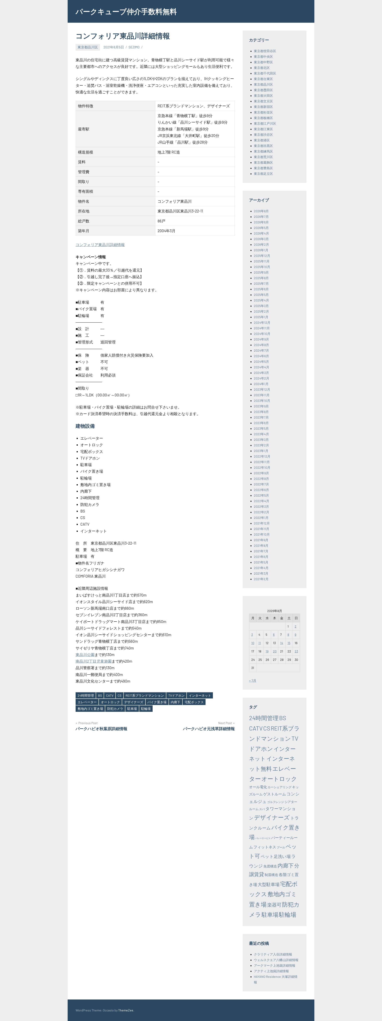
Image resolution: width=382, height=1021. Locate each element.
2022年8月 (261, 478)
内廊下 (175, 702)
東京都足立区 (263, 173)
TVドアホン (176, 695)
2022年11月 (262, 462)
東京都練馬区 (263, 151)
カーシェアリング (279, 787)
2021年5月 (261, 562)
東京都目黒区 (263, 146)
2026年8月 (261, 211)
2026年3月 (261, 239)
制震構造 (271, 875)
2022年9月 (261, 473)
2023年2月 (261, 445)
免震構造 (270, 866)
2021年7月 (261, 551)
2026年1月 (261, 250)
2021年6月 (261, 556)
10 (252, 643)
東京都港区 (262, 140)
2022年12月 (262, 456)
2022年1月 (261, 517)
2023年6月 (261, 423)
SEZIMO (134, 47)
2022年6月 (261, 490)
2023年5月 (261, 428)
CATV (109, 695)
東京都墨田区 (263, 90)
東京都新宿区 (263, 107)
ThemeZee (125, 1010)
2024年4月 (261, 367)
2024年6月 (261, 356)
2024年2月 (261, 378)
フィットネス (264, 847)
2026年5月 (261, 228)
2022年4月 (261, 501)
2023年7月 (261, 417)
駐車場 (132, 708)
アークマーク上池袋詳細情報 (274, 965)
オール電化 (258, 787)
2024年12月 (262, 322)
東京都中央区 (263, 56)
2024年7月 (261, 350)
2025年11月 (262, 261)
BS (100, 695)
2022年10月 (262, 467)
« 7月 (252, 680)
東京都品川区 (88, 47)
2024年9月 (261, 339)
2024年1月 (261, 384)
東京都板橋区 (263, 118)
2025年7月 (261, 283)
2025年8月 (261, 278)
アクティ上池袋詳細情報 (271, 971)
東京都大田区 (263, 95)
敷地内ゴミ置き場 (90, 708)
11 (259, 643)
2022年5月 (261, 495)
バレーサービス (263, 838)
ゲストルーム (274, 794)
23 (296, 651)
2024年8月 (261, 345)
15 (288, 643)
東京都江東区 (263, 129)
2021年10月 (262, 534)
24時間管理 (86, 695)
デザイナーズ (133, 702)
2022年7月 (261, 484)
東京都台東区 (263, 79)
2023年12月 (262, 389)
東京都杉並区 (263, 112)
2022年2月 (261, 512)
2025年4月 (261, 300)
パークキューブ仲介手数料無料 (126, 11)
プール (281, 847)
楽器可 (274, 905)
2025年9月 (261, 272)
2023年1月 (261, 451)
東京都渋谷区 (263, 134)
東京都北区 (262, 67)
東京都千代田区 (265, 73)
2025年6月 (261, 289)
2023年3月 (261, 439)
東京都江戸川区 (265, 123)
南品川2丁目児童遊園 (94, 661)
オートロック (110, 702)
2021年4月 (261, 568)
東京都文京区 (263, 101)
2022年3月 (261, 506)
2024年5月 (261, 361)
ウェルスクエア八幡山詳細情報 (276, 960)
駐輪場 (146, 708)
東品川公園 (85, 654)
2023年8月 (261, 412)
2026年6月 (261, 222)
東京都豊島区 (263, 168)
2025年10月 (262, 267)
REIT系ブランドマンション (145, 695)
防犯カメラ (115, 708)
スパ (262, 809)
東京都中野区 (263, 62)
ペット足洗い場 (276, 856)
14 (281, 643)
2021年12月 (262, 523)
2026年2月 (261, 244)
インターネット (200, 695)
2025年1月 (261, 317)
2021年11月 (261, 529)
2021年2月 (261, 579)
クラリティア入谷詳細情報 (273, 954)
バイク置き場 (157, 702)
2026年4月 (261, 233)
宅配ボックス (194, 702)
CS (119, 695)
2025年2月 (261, 311)
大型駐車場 (269, 884)
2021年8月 (261, 545)
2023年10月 (262, 400)
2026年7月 (261, 216)
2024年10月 (262, 333)
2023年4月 (261, 434)
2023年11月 (262, 395)
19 (267, 651)
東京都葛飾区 (263, 162)
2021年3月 (261, 573)
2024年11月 (262, 328)
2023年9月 (261, 406)
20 (275, 651)
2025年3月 (261, 306)
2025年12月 (262, 255)
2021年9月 (261, 540)
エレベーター (87, 702)
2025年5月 (261, 294)
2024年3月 (261, 373)
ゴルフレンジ (275, 802)
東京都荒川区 (263, 157)
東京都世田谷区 (265, 51)
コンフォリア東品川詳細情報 (100, 244)
